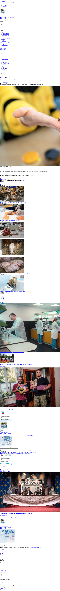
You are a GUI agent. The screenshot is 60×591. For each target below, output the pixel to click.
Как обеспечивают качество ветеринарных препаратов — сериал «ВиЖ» (12, 352)
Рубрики (3, 1)
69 (2, 546)
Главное (3, 58)
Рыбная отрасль (4, 62)
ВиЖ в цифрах (4, 68)
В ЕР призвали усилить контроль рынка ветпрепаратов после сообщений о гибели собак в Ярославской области (18, 452)
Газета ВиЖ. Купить (3, 18)
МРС (3, 295)
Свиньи (3, 296)
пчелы (16, 178)
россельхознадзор (20, 178)
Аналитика (4, 39)
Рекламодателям (4, 6)
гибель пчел (9, 178)
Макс (31, 176)
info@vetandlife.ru (3, 8)
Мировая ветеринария (5, 37)
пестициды (13, 178)
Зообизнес (4, 64)
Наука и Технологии (5, 63)
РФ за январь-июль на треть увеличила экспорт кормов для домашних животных (13, 202)
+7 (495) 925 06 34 (3, 570)
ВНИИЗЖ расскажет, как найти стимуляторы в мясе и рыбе (10, 220)
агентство (36, 169)
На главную (2, 293)
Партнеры (3, 4)
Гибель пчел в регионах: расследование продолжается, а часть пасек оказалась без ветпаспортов (15, 183)
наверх (1, 553)
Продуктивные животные (6, 34)
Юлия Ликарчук (5, 82)
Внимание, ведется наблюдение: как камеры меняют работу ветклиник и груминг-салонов (14, 469)
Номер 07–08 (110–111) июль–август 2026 (7, 17)
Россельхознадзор (5, 3)
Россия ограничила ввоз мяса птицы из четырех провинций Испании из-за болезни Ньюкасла (15, 273)
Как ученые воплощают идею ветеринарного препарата (9, 517)
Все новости (4, 41)
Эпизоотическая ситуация (6, 32)
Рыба (3, 298)
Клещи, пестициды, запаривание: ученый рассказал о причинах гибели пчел (12, 182)
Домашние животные (5, 35)
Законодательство (5, 31)
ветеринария (5, 178)
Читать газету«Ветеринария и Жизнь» (4, 16)
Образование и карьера (6, 38)
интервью (2, 302)
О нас (3, 44)
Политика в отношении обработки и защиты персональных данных (13, 582)
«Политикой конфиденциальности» (36, 22)
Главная (3, 70)
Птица (3, 61)
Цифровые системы (5, 33)
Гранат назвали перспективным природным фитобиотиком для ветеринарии (12, 238)
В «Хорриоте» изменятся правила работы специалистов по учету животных (12, 184)
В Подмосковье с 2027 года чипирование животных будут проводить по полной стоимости (15, 453)
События (3, 69)
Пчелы (3, 73)
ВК (33, 176)
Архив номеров (4, 5)
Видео (3, 40)
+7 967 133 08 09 (3, 48)
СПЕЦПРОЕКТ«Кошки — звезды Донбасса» (5, 366)
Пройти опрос (24, 180)
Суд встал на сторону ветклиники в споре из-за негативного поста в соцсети (12, 291)
